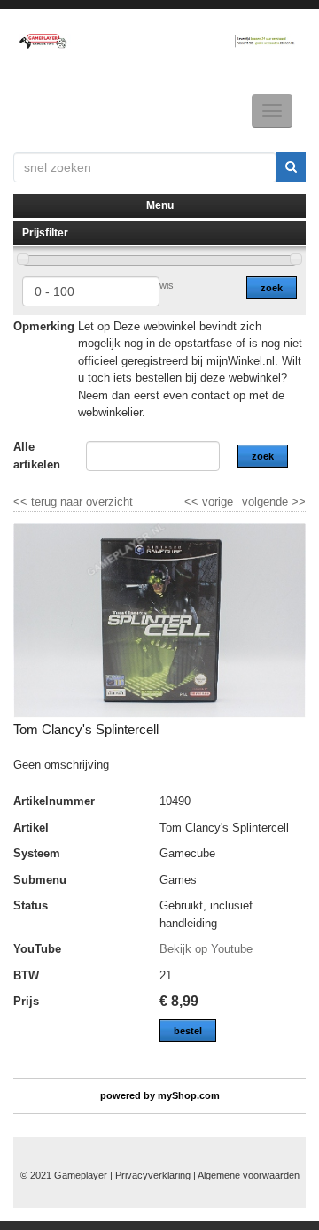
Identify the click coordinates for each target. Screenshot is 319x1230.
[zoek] (291, 167)
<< (193, 501)
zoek (272, 287)
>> (297, 501)
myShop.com (189, 1095)
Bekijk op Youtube (206, 948)
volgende (274, 501)
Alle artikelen (36, 455)
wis (167, 285)
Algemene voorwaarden (249, 1175)
